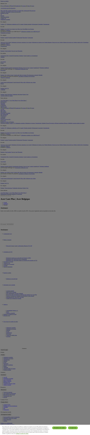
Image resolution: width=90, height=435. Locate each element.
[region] (45, 430)
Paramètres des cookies (59, 427)
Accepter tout (73, 427)
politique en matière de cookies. (22, 433)
